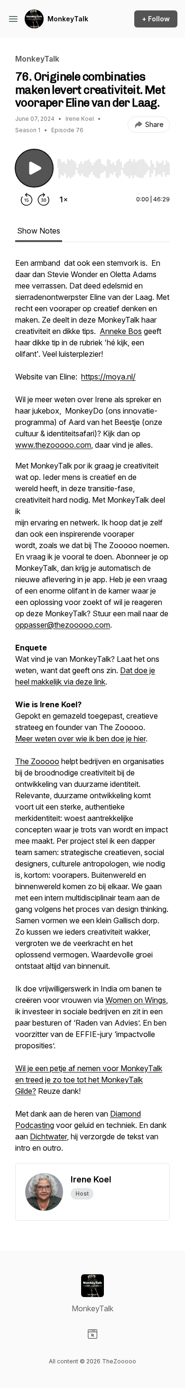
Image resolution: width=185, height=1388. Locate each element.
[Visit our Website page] (92, 1334)
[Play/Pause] (34, 168)
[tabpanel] (92, 710)
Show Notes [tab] (38, 230)
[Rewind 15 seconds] (26, 199)
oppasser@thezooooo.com (62, 625)
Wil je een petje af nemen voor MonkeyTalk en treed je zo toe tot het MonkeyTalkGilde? (88, 1080)
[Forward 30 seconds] (43, 199)
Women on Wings (135, 1000)
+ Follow (156, 19)
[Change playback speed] (63, 199)
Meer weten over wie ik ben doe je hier (80, 738)
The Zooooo (37, 761)
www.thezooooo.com (53, 445)
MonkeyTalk (67, 19)
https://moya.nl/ (108, 376)
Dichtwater (48, 1136)
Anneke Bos (121, 331)
